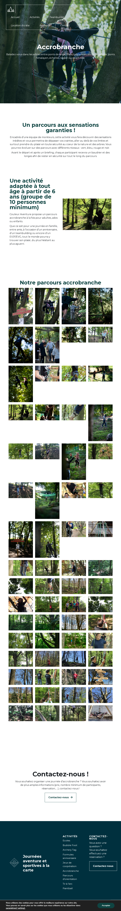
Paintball (68, 888)
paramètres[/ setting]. (15, 908)
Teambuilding (57, 17)
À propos (45, 25)
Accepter (106, 905)
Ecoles (80, 17)
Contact (65, 25)
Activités (34, 17)
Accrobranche (71, 871)
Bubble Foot (70, 845)
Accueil (15, 17)
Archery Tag (69, 849)
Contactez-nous (59, 797)
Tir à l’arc (67, 883)
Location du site (20, 25)
